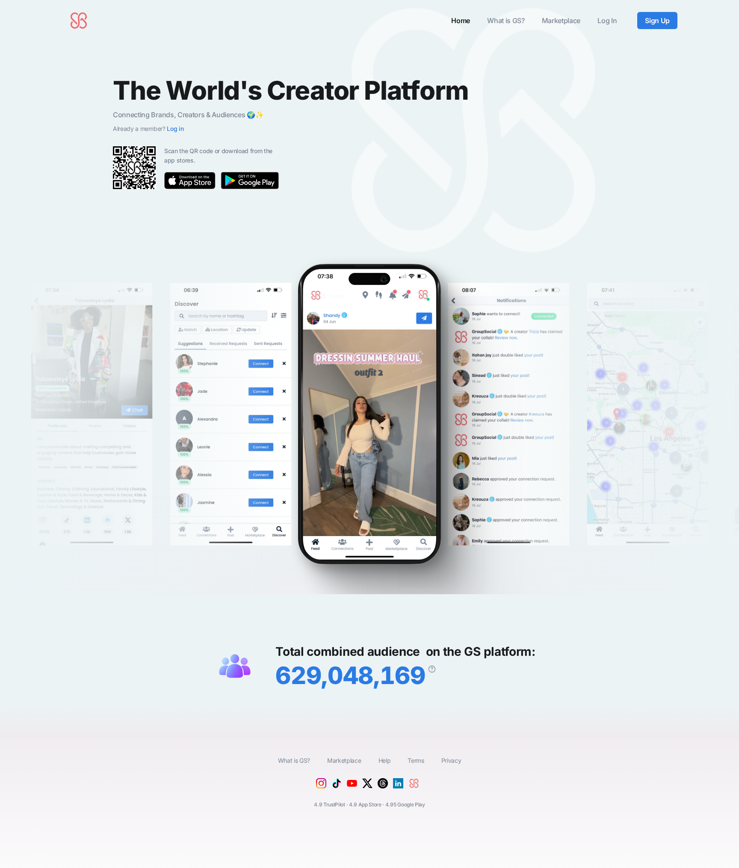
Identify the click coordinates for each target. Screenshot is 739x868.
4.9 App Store (365, 804)
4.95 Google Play (405, 804)
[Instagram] (321, 786)
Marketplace (561, 20)
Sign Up (657, 20)
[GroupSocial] (415, 790)
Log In (607, 20)
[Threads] (383, 786)
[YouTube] (352, 789)
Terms (416, 760)
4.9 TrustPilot (329, 804)
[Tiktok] (336, 786)
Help (384, 760)
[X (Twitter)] (367, 786)
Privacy (451, 760)
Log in (175, 128)
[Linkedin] (398, 786)
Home (460, 20)
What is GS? (505, 20)
